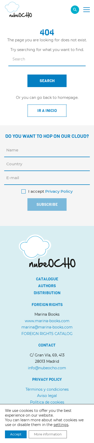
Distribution (47, 293)
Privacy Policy (59, 191)
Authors (47, 285)
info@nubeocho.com (47, 368)
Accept (15, 434)
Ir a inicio (47, 110)
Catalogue (47, 279)
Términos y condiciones (47, 389)
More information (48, 434)
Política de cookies (47, 402)
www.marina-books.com (47, 321)
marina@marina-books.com (47, 327)
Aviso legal (47, 395)
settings (61, 424)
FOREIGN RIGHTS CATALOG (47, 333)
